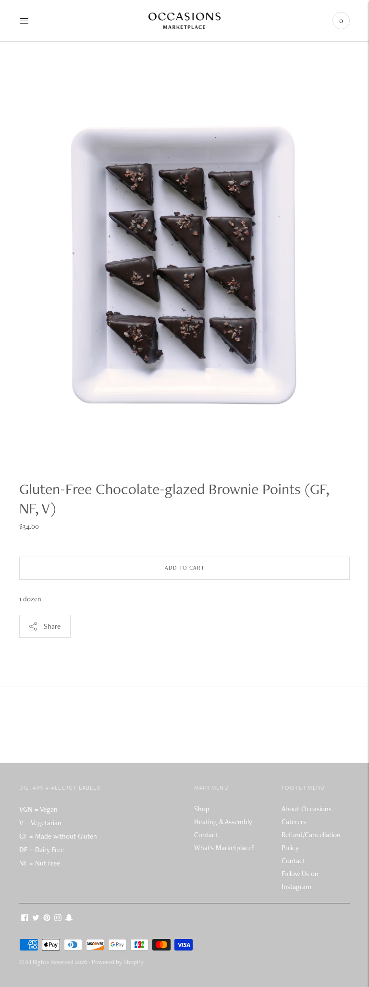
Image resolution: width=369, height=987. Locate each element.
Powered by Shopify (118, 962)
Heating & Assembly (223, 822)
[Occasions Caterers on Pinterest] (46, 919)
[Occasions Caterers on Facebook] (24, 919)
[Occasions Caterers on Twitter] (35, 919)
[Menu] (24, 20)
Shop (201, 809)
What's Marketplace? (224, 848)
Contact (206, 835)
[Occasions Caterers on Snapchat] (69, 919)
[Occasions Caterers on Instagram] (58, 919)
